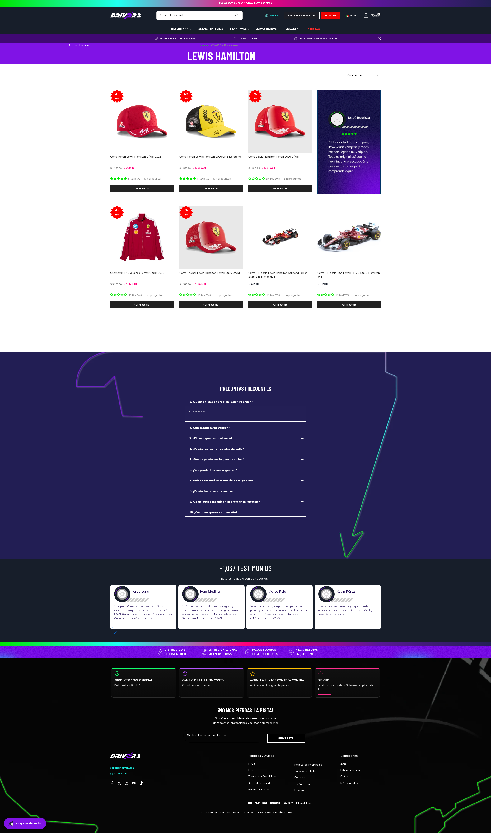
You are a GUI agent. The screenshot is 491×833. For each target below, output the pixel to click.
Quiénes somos (304, 784)
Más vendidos (349, 783)
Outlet (344, 776)
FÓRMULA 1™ (180, 29)
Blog (251, 770)
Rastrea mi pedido (259, 789)
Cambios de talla (305, 771)
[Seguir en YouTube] (134, 783)
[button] (115, 633)
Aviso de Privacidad (211, 812)
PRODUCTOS (238, 29)
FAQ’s (251, 763)
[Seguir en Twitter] (119, 783)
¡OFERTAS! (330, 15)
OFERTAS (313, 29)
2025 (343, 763)
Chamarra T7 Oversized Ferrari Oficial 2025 (137, 272)
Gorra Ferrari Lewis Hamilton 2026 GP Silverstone (210, 156)
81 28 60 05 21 (122, 773)
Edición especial (350, 770)
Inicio (64, 45)
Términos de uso (235, 812)
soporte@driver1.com (122, 767)
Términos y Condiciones (263, 776)
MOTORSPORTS (266, 29)
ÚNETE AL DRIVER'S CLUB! (301, 15)
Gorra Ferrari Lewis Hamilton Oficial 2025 (135, 156)
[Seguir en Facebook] (112, 783)
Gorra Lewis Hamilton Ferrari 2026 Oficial (273, 156)
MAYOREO (292, 29)
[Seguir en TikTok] (141, 783)
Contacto (300, 777)
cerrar (111, 38)
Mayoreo (300, 790)
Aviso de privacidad (260, 783)
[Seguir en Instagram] (126, 783)
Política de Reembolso (308, 764)
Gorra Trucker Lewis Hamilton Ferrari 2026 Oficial (209, 272)
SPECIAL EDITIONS (210, 29)
